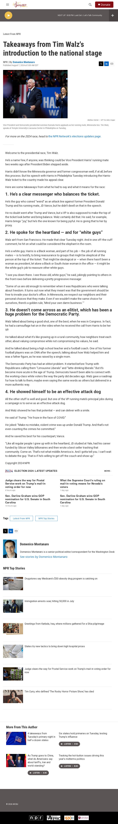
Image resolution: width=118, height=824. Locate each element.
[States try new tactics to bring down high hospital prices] (13, 651)
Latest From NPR (12, 33)
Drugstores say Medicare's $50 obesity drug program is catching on (61, 578)
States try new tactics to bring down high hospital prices (55, 646)
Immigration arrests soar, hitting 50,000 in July (49, 601)
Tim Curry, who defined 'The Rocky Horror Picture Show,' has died (59, 691)
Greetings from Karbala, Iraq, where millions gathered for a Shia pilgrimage (64, 623)
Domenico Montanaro (24, 62)
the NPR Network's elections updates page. (74, 136)
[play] (8, 15)
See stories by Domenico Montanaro (43, 557)
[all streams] (113, 15)
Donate (105, 4)
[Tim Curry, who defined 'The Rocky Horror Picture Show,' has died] (13, 696)
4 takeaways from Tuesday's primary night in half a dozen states (41, 737)
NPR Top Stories (46, 518)
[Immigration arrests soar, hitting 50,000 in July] (13, 606)
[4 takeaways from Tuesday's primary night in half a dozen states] (16, 738)
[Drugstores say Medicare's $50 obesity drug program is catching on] (13, 583)
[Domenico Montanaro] (10, 549)
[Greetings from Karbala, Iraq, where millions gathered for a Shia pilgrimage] (13, 628)
